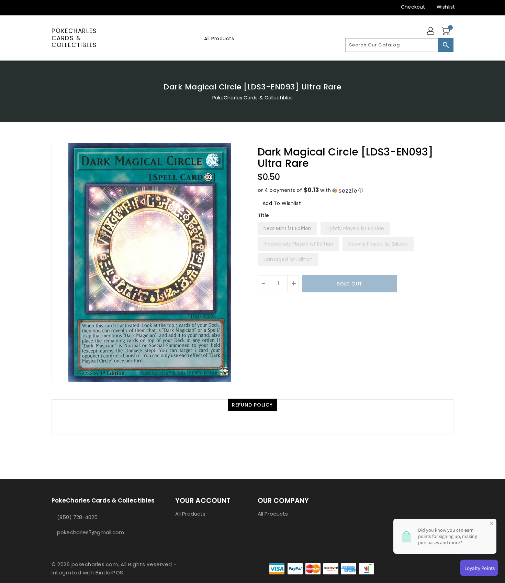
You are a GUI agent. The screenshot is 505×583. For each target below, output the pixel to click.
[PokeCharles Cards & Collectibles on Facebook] (42, 7)
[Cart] (446, 31)
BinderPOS (109, 572)
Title (263, 215)
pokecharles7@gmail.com (90, 532)
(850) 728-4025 (77, 517)
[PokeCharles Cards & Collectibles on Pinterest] (68, 7)
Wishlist (446, 6)
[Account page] (431, 31)
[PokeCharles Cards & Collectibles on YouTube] (107, 7)
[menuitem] (219, 38)
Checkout (413, 6)
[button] (355, 190)
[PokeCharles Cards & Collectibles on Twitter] (55, 7)
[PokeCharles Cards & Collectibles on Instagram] (81, 7)
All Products (190, 513)
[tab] (252, 405)
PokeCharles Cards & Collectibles (74, 38)
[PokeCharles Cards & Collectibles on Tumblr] (94, 7)
